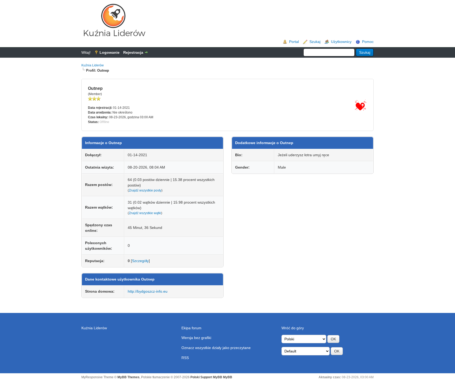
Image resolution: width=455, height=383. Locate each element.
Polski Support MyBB (206, 377)
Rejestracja (133, 52)
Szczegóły (140, 261)
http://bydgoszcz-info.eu (147, 291)
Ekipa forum (191, 328)
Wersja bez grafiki (196, 338)
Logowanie (110, 52)
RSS (185, 358)
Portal (294, 42)
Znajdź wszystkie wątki (145, 213)
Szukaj (314, 42)
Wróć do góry (292, 328)
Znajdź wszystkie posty (145, 190)
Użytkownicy (341, 42)
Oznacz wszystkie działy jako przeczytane (216, 348)
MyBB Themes (128, 377)
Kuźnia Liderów (92, 65)
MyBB (227, 377)
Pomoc (368, 42)
